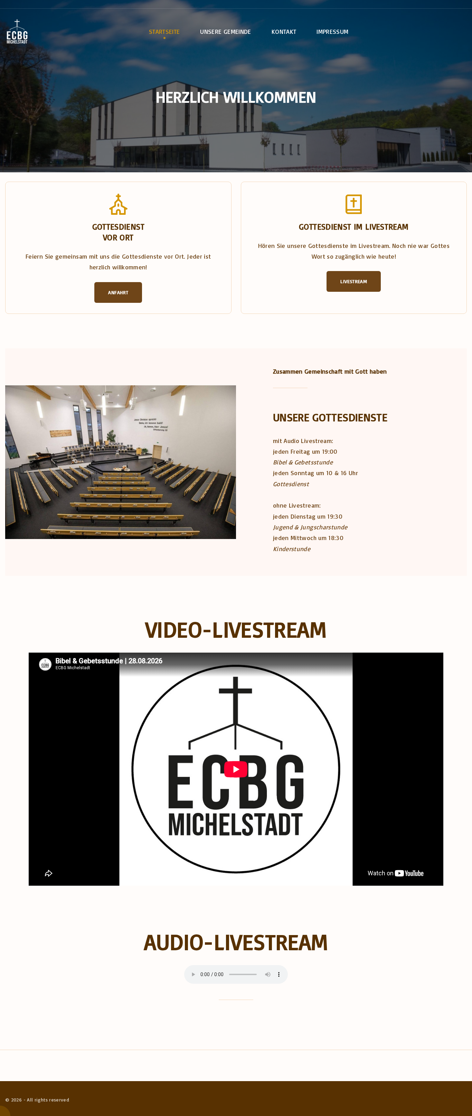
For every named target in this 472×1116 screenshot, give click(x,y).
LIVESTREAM (353, 281)
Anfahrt (118, 292)
